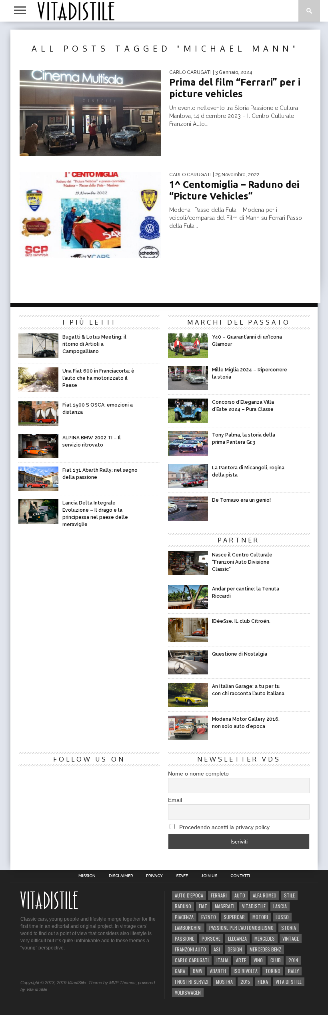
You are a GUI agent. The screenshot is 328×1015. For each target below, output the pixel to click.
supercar (234, 916)
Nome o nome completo (198, 773)
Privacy (154, 876)
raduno (183, 906)
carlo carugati (192, 960)
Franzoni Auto (190, 949)
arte (241, 960)
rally (293, 970)
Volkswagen (188, 992)
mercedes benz (265, 949)
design (235, 949)
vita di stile (289, 981)
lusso (282, 916)
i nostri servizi (191, 981)
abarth (218, 970)
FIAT (203, 906)
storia (288, 927)
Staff (182, 876)
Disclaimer (121, 876)
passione (184, 938)
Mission (87, 876)
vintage (290, 938)
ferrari (219, 895)
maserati (224, 906)
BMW (197, 970)
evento (208, 916)
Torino (272, 970)
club (275, 960)
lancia (280, 906)
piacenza (184, 916)
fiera (263, 981)
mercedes (264, 938)
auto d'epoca (189, 895)
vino (258, 960)
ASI (217, 949)
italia (222, 960)
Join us (209, 876)
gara (180, 970)
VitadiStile (254, 906)
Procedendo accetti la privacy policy (224, 827)
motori (260, 916)
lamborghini (188, 927)
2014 (293, 960)
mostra (224, 981)
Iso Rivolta (246, 970)
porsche (211, 938)
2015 (245, 981)
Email (175, 800)
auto (239, 895)
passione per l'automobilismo (241, 927)
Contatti (240, 876)
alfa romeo (264, 895)
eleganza (237, 938)
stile (289, 895)
